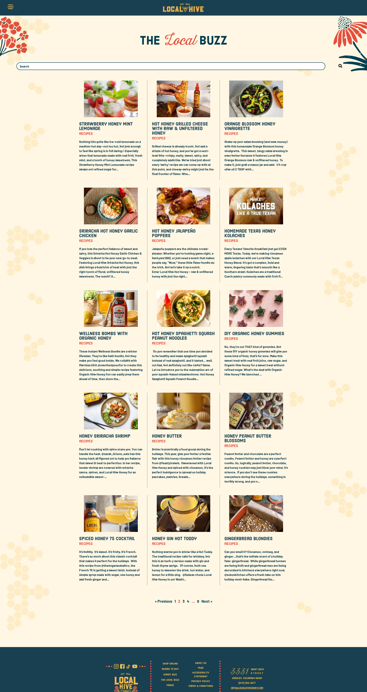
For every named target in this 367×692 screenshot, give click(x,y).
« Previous (163, 601)
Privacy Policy (200, 681)
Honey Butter (167, 436)
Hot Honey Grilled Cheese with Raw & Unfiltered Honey (180, 129)
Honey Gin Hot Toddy (174, 539)
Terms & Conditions (200, 686)
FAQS (201, 668)
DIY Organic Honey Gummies (254, 334)
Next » (206, 601)
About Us (200, 663)
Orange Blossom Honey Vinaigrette (249, 126)
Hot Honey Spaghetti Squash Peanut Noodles (183, 336)
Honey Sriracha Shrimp (104, 436)
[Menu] (10, 8)
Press (170, 685)
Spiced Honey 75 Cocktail (107, 539)
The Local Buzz (170, 680)
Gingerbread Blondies (248, 539)
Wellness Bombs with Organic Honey (103, 336)
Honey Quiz (170, 674)
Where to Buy (170, 669)
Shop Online (170, 664)
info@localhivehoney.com (247, 688)
